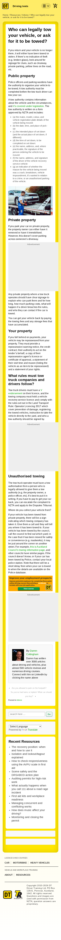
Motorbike (20, 862)
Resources (23, 875)
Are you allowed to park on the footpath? (29, 688)
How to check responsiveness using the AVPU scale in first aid (30, 764)
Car (7, 862)
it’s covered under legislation (28, 106)
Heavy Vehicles (40, 862)
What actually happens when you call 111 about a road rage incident (30, 789)
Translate (33, 730)
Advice (19, 700)
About (9, 875)
